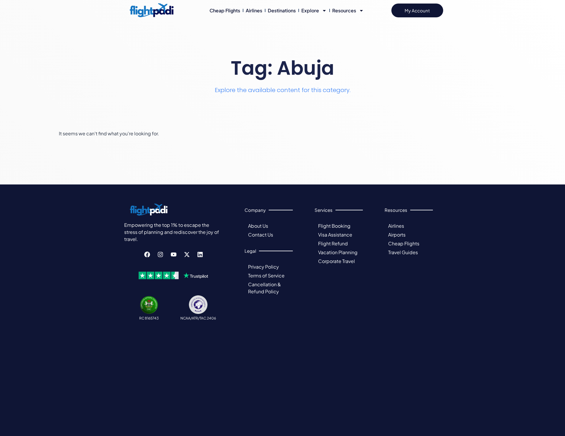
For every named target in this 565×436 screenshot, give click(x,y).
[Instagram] (160, 254)
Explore (310, 10)
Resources (344, 10)
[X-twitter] (187, 254)
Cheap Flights (225, 10)
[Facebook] (147, 254)
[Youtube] (174, 254)
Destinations (282, 10)
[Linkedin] (200, 254)
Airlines (254, 10)
